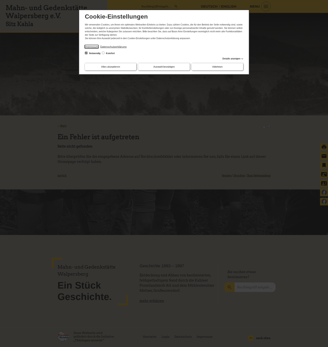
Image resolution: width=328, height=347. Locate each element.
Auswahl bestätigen (164, 66)
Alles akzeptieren (110, 66)
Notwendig (94, 53)
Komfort (110, 53)
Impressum (91, 46)
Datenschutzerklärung (113, 46)
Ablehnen (217, 66)
